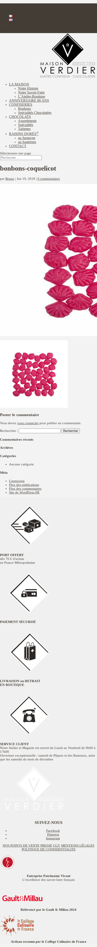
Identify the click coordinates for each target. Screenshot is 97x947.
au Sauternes (27, 142)
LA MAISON (19, 84)
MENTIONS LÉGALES (77, 845)
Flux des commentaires (25, 488)
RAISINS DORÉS (24, 134)
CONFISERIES (20, 104)
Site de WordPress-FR (24, 492)
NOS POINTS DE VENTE (21, 845)
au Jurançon (26, 138)
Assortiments (27, 121)
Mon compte (18, 24)
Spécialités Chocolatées (34, 113)
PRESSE (46, 845)
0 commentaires (48, 178)
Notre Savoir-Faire (31, 92)
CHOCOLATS (20, 117)
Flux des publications (24, 485)
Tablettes (24, 129)
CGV (56, 845)
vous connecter (28, 423)
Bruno (9, 178)
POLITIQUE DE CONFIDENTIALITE (49, 849)
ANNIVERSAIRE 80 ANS (29, 100)
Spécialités (25, 125)
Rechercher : (9, 431)
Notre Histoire (28, 88)
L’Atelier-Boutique (31, 96)
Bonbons (24, 108)
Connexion (17, 481)
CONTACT (17, 146)
